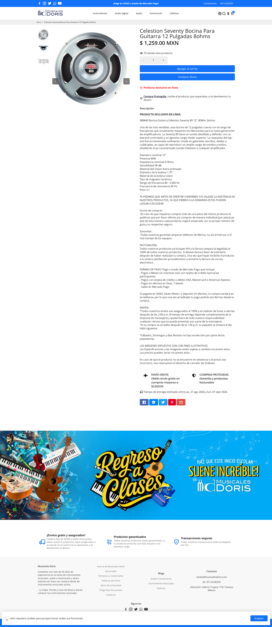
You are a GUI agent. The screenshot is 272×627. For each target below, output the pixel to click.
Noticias (161, 588)
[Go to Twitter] (50, 3)
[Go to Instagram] (44, 3)
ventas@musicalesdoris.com (211, 576)
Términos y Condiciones (110, 576)
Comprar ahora (187, 77)
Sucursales (111, 571)
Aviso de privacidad (111, 585)
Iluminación (156, 13)
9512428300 (226, 3)
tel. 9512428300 (212, 582)
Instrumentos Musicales (161, 583)
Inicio (39, 22)
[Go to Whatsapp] (55, 3)
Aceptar (259, 618)
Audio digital (121, 13)
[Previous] (55, 81)
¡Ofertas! (174, 13)
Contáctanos (210, 3)
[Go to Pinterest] (172, 402)
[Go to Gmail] (181, 402)
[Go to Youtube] (60, 3)
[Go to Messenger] (153, 402)
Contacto (111, 594)
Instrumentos (100, 13)
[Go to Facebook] (39, 3)
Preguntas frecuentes (110, 590)
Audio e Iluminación (161, 578)
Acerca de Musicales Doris (111, 566)
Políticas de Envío (111, 580)
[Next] (126, 81)
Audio (139, 13)
